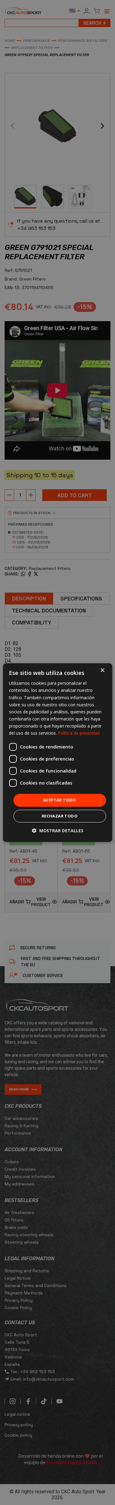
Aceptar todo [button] (59, 800)
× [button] (102, 670)
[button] (57, 830)
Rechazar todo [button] (60, 816)
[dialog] (57, 752)
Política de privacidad (79, 733)
